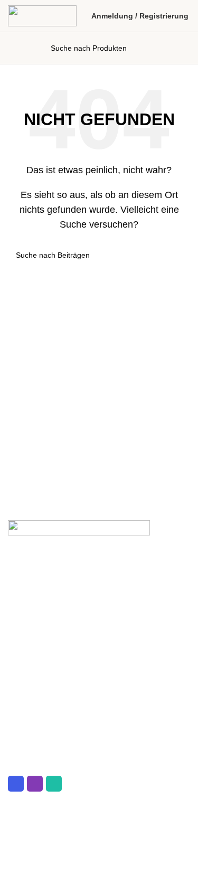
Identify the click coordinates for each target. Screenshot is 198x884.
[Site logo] (42, 15)
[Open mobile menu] (14, 48)
